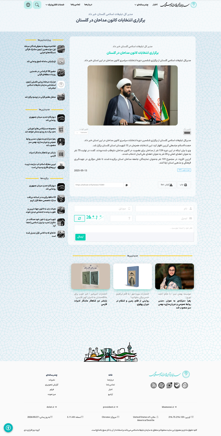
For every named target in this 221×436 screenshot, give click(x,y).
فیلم (52, 389)
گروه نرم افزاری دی (32, 430)
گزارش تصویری (51, 384)
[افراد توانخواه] (8, 427)
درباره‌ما (88, 4)
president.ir (109, 407)
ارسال (80, 237)
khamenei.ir (168, 407)
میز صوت (52, 394)
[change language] (28, 5)
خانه (110, 375)
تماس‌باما (75, 4)
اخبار (155, 4)
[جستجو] (37, 5)
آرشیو (110, 394)
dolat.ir (51, 407)
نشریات (52, 380)
